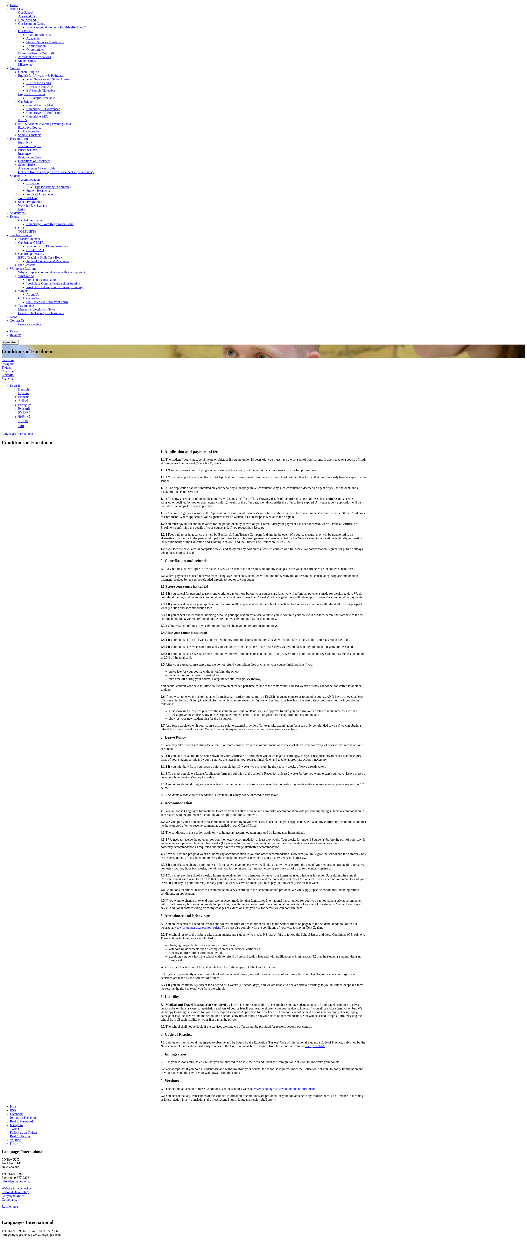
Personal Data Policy (15, 1192)
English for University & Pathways (41, 75)
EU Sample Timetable (40, 90)
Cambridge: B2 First (39, 105)
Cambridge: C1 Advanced (43, 109)
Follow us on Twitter (23, 1132)
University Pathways (39, 86)
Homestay (33, 183)
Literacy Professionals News (36, 309)
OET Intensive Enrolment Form (47, 302)
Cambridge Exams (30, 220)
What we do (26, 276)
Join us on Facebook (23, 1117)
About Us (16, 9)
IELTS (22, 120)
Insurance (24, 153)
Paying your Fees (29, 157)
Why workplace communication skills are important (51, 272)
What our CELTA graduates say (47, 246)
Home (14, 5)
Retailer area (10, 1206)
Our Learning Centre (31, 23)
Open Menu (10, 342)
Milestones (25, 64)
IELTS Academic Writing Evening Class (44, 124)
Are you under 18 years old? (36, 168)
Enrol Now (25, 142)
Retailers (15, 335)
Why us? (24, 291)
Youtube (15, 1140)
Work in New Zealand (32, 205)
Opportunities (35, 49)
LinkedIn (8, 375)
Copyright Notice (13, 1196)
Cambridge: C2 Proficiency (44, 112)
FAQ (21, 209)
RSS (13, 1110)
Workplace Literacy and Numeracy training (54, 287)
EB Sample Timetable (40, 98)
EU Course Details (38, 83)
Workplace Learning (23, 268)
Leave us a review (30, 324)
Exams (14, 216)
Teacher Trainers (29, 239)
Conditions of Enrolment (34, 161)
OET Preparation (29, 131)
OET (21, 227)
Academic (33, 38)
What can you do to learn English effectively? (56, 27)
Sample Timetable (29, 135)
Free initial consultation (41, 279)
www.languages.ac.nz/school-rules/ (197, 927)
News (13, 317)
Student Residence (38, 190)
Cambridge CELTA (31, 242)
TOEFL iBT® (27, 231)
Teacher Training (21, 235)
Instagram (8, 364)
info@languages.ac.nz (16, 1181)
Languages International (17, 433)
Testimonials (26, 305)
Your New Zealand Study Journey (48, 79)
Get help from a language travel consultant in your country (56, 172)
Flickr (13, 1143)
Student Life (18, 176)
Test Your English (29, 146)
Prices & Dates (27, 150)
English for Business (31, 94)
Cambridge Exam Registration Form (49, 224)
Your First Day (27, 198)
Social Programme (30, 202)
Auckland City (27, 16)
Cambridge (25, 101)
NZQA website (315, 1046)
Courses (15, 68)
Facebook (8, 360)
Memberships (27, 60)
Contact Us (17, 320)
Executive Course (29, 127)
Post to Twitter (20, 1136)
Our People (25, 31)
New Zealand (27, 20)
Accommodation (29, 179)
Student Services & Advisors (45, 42)
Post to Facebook (22, 1121)
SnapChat (8, 378)
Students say (18, 213)
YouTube (8, 371)
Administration (36, 46)
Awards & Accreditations (34, 57)
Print (13, 1106)
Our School (25, 12)
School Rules (26, 164)
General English (28, 72)
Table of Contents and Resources (47, 261)
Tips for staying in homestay (53, 187)
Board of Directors (38, 34)
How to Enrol (19, 138)
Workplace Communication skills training (53, 283)
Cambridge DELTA (31, 253)
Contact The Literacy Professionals (41, 313)
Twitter (6, 367)
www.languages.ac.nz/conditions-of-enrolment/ (285, 1089)
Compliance (9, 1199)
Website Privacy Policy (17, 1188)
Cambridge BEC (37, 116)
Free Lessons (26, 265)
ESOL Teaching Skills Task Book (40, 257)
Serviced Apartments (39, 194)
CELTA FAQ (35, 250)
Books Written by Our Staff (36, 53)
